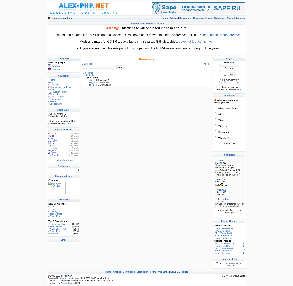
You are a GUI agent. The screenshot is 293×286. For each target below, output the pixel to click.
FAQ (51, 89)
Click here (224, 82)
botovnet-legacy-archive (196, 41)
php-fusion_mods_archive (221, 34)
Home (165, 18)
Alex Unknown (68, 283)
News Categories (236, 18)
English (56, 66)
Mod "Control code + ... (226, 233)
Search (52, 101)
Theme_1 (54, 209)
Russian (56, 69)
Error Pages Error (223, 238)
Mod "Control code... (225, 248)
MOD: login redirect (224, 243)
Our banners (55, 104)
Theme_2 (54, 211)
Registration (57, 18)
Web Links (219, 18)
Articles (174, 18)
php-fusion (90, 75)
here (239, 89)
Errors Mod (54, 216)
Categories (87, 64)
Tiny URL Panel (222, 231)
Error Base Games (224, 228)
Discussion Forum (202, 18)
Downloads (185, 18)
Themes (93, 85)
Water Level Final (57, 229)
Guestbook (54, 233)
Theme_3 (54, 206)
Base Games (55, 214)
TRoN (69, 123)
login (70, 18)
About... (207, 64)
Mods (91, 80)
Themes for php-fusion (61, 87)
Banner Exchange (223, 235)
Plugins (92, 82)
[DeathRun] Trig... (58, 224)
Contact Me (55, 99)
